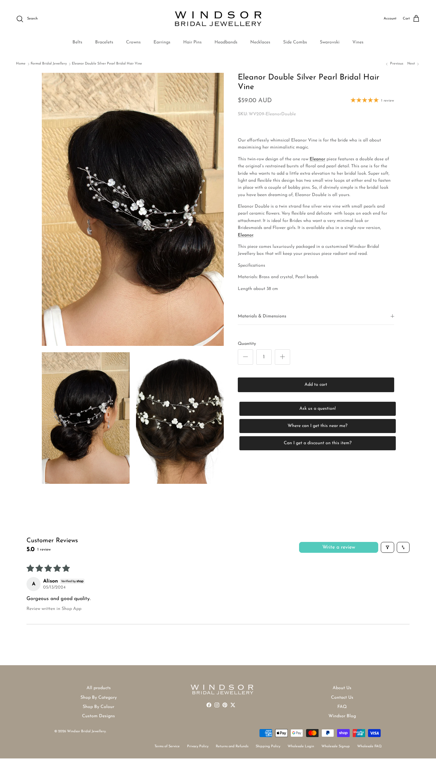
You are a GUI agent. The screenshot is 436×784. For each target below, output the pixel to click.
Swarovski (330, 42)
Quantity (247, 343)
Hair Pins (192, 42)
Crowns (133, 42)
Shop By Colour (98, 706)
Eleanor (245, 234)
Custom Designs (98, 716)
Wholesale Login (301, 746)
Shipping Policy (268, 746)
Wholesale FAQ (369, 746)
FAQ (342, 706)
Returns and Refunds (232, 746)
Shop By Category (98, 697)
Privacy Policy (197, 746)
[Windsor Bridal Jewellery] (218, 19)
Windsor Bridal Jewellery (86, 731)
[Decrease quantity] (245, 357)
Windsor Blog (342, 716)
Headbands (225, 42)
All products (98, 688)
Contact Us (342, 697)
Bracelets (104, 42)
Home (21, 63)
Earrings (162, 42)
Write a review (338, 547)
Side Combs (295, 42)
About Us (342, 688)
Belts (77, 42)
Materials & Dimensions (262, 316)
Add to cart (315, 384)
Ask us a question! (317, 408)
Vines (358, 42)
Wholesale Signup (335, 746)
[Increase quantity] (282, 357)
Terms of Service (167, 746)
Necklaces (260, 42)
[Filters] (387, 547)
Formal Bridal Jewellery (49, 63)
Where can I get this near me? (317, 425)
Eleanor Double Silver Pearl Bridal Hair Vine (107, 63)
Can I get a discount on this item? (317, 443)
